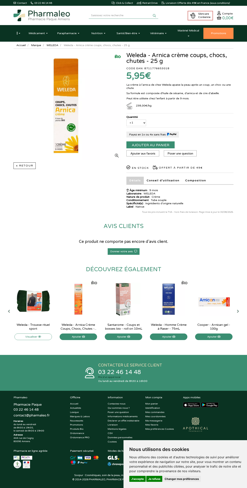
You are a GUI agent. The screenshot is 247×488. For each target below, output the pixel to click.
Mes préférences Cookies (159, 429)
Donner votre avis (122, 251)
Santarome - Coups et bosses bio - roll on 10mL (123, 327)
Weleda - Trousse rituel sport (33, 327)
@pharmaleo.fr (32, 415)
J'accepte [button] (137, 478)
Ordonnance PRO (80, 437)
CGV (110, 433)
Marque (36, 45)
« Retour (24, 165)
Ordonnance (77, 433)
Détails (135, 180)
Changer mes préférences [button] (182, 478)
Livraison (113, 424)
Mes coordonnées (155, 416)
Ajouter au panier (150, 145)
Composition (195, 180)
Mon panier (151, 403)
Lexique (74, 412)
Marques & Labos (80, 416)
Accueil (21, 45)
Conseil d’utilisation (163, 180)
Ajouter (77, 336)
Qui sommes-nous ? (119, 408)
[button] (18, 33)
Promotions (76, 424)
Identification (152, 408)
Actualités (75, 408)
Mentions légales (117, 429)
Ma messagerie (153, 420)
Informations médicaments (123, 416)
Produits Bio (77, 429)
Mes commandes (154, 412)
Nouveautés (76, 420)
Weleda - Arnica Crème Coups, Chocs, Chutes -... (78, 327)
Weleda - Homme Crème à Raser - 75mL (169, 327)
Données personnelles (120, 437)
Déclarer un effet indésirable (123, 420)
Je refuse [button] (154, 478)
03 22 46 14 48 (119, 372)
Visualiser (31, 336)
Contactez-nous (116, 403)
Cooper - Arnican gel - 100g (213, 327)
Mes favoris (151, 424)
